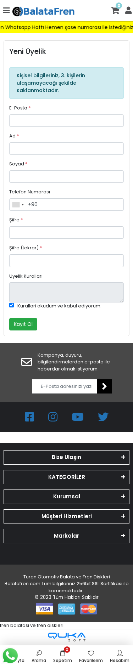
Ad (14, 135)
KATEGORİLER (66, 477)
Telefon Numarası (29, 191)
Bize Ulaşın (66, 457)
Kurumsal (66, 496)
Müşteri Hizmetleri (66, 516)
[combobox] (18, 205)
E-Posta (20, 107)
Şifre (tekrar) (25, 247)
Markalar (66, 535)
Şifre (16, 219)
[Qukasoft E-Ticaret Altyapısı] (66, 637)
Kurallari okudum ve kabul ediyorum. (59, 305)
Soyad (18, 163)
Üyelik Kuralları (26, 276)
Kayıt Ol (23, 324)
